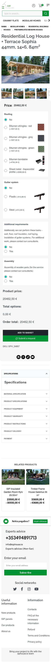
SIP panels (6, 619)
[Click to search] (45, 13)
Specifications (11, 373)
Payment (8, 438)
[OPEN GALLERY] (25, 70)
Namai (4, 26)
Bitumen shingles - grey (21, 138)
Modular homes (17, 26)
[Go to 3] (30, 93)
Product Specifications (15, 401)
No (10, 119)
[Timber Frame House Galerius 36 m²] (37, 477)
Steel (16, 209)
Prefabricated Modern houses (28, 29)
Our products (7, 625)
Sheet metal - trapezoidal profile (21, 170)
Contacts (32, 609)
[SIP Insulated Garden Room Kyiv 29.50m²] (13, 477)
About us (5, 631)
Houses (7, 29)
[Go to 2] (18, 93)
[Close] (48, 13)
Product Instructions (15, 423)
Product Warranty (13, 416)
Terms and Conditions (39, 635)
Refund (31, 629)
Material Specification (15, 394)
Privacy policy (35, 641)
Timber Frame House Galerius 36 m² (37, 492)
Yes (11, 251)
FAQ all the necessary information (33, 619)
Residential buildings (38, 26)
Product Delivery (12, 431)
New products (8, 612)
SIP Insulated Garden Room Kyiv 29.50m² (13, 492)
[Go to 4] (42, 93)
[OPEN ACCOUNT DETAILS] (33, 5)
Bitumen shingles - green (21, 149)
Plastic (17, 196)
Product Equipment (13, 408)
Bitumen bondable (18, 161)
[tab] (25, 373)
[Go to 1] (6, 93)
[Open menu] (48, 5)
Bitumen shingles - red (20, 127)
